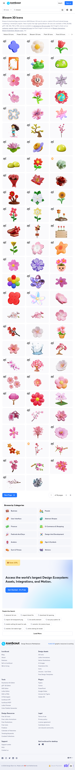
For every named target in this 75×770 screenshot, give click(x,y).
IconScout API (6, 700)
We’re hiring (5, 666)
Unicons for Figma (44, 694)
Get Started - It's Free (17, 590)
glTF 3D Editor (6, 685)
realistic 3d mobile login (13, 628)
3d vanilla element (35, 620)
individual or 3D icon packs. (41, 26)
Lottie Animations (44, 657)
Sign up (68, 3)
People (47, 511)
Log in (60, 3)
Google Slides (42, 691)
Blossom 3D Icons (35, 34)
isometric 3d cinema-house (41, 624)
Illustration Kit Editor (8, 683)
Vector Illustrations (44, 660)
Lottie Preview (6, 705)
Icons (40, 669)
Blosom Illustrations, (8, 30)
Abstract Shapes (51, 519)
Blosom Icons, (19, 30)
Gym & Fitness (16, 550)
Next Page (8, 495)
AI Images (41, 663)
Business (14, 511)
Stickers (48, 550)
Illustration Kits (43, 666)
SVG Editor (5, 688)
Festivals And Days (18, 534)
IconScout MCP (6, 702)
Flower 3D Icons (21, 34)
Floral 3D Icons (60, 34)
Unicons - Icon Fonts (44, 671)
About (3, 657)
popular (11, 28)
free (16, 21)
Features (4, 660)
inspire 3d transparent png (14, 620)
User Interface (16, 519)
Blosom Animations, (59, 28)
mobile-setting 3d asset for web (16, 624)
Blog (3, 655)
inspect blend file (28, 615)
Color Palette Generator (9, 708)
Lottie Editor (5, 691)
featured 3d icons (26, 28)
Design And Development (54, 534)
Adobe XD (41, 697)
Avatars (14, 542)
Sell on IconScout (7, 663)
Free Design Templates (45, 674)
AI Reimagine (6, 697)
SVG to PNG (5, 694)
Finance (14, 526)
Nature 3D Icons (8, 34)
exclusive (5, 28)
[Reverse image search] (62, 10)
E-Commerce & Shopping (54, 526)
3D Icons (41, 655)
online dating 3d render (35, 628)
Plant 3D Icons (48, 34)
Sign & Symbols (50, 542)
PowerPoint (42, 688)
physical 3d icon (11, 615)
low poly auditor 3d (54, 620)
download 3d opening (47, 615)
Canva (40, 685)
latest (16, 28)
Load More (37, 633)
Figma (40, 683)
